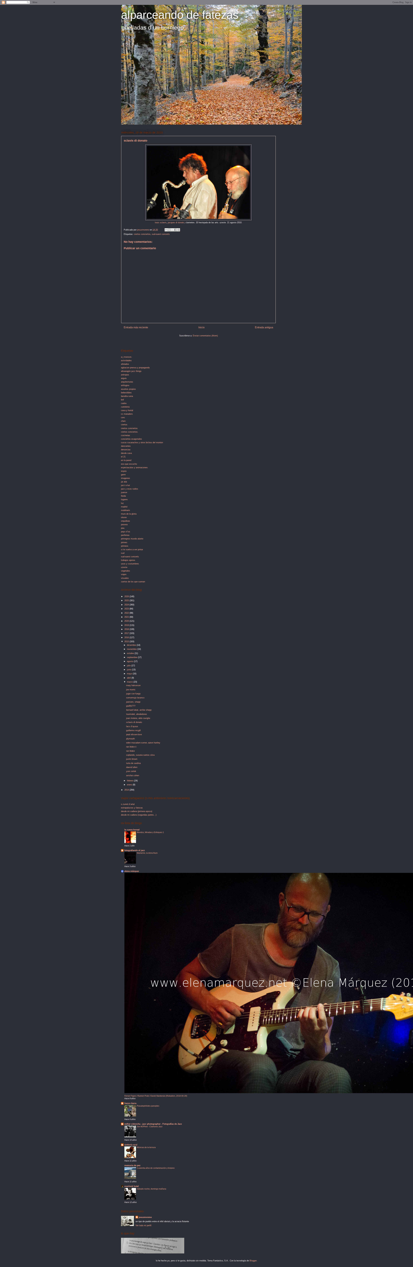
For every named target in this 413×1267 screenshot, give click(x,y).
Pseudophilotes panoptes (148, 1106)
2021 (127, 617)
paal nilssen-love (134, 734)
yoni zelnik (131, 771)
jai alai (124, 481)
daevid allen (131, 767)
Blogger (253, 1260)
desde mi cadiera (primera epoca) (136, 811)
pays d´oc (125, 531)
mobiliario (125, 510)
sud (122, 553)
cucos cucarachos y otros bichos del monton (142, 442)
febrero (130, 780)
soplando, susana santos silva (140, 755)
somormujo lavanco (135, 697)
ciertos (124, 424)
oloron (124, 517)
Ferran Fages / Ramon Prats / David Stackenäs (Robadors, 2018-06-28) (155, 1096)
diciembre (132, 645)
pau (122, 528)
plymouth (130, 738)
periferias (125, 535)
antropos (125, 374)
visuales (125, 578)
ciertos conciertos (142, 234)
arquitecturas (127, 382)
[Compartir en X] (172, 229)
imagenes (125, 478)
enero (130, 784)
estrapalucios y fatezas (132, 808)
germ (123, 474)
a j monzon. (126, 357)
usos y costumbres (130, 563)
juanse (124, 492)
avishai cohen (132, 775)
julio (129, 665)
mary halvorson (133, 685)
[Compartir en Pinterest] (178, 229)
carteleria (125, 407)
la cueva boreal (132, 829)
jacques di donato (176, 222)
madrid (124, 507)
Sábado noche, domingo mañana (151, 1189)
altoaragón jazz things (131, 371)
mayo (130, 673)
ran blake (130, 751)
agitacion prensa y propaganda (135, 367)
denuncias (126, 449)
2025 (127, 600)
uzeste (124, 567)
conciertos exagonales (131, 439)
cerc (123, 417)
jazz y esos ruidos (129, 489)
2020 (127, 621)
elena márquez (131, 871)
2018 (127, 629)
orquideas (125, 521)
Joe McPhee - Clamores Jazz (149, 1126)
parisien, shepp (133, 702)
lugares (124, 499)
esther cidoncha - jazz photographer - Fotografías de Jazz (153, 1124)
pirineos (124, 546)
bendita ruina (127, 396)
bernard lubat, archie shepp (138, 710)
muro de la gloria (128, 514)
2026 (127, 596)
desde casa (126, 453)
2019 (127, 625)
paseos (124, 524)
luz (122, 503)
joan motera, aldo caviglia (138, 718)
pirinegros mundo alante (132, 538)
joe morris (130, 689)
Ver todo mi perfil (143, 1225)
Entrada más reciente (136, 327)
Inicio (201, 327)
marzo (130, 682)
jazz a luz (125, 485)
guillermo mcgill (133, 730)
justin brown (131, 759)
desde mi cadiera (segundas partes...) (138, 815)
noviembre (132, 649)
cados (124, 403)
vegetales (125, 571)
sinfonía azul (130, 1145)
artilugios (125, 385)
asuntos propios (128, 389)
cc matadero (127, 414)
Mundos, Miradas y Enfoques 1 (150, 832)
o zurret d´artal (128, 804)
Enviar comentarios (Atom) (205, 335)
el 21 (123, 456)
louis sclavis (160, 222)
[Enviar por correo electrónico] (166, 229)
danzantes (126, 446)
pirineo (124, 542)
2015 (127, 641)
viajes (123, 574)
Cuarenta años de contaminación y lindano (156, 1168)
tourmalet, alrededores (136, 714)
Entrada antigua (264, 327)
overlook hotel (131, 1186)
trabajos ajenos (128, 560)
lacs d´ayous (132, 726)
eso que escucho (129, 464)
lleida (123, 496)
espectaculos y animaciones (134, 467)
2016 (127, 637)
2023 (127, 609)
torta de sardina (133, 763)
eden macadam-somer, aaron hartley (143, 742)
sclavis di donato (134, 722)
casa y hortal (127, 410)
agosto (130, 661)
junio (129, 669)
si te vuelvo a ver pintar (132, 549)
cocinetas (125, 435)
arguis (124, 378)
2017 (127, 633)
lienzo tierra (130, 1103)
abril (129, 678)
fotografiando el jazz (134, 850)
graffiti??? (130, 706)
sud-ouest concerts (161, 234)
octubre (131, 653)
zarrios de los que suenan (133, 581)
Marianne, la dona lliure (147, 853)
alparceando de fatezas (179, 15)
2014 (127, 790)
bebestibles (126, 392)
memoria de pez (132, 1165)
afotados (125, 364)
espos (124, 471)
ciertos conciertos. (129, 432)
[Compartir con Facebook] (175, 229)
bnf (122, 399)
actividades (126, 360)
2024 (127, 604)
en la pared (126, 460)
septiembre (132, 657)
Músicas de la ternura (146, 1147)
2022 (127, 613)
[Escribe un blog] (169, 229)
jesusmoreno (145, 1217)
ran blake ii (131, 747)
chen (123, 421)
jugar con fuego (133, 693)
